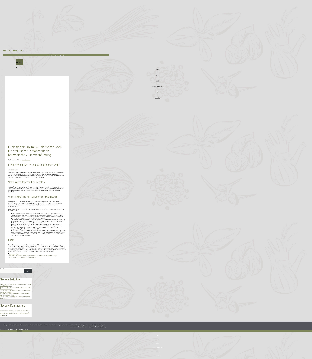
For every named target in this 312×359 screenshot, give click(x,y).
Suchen (2, 268)
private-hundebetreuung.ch (7, 311)
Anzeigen (14, 170)
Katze (157, 75)
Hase (157, 81)
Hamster (157, 98)
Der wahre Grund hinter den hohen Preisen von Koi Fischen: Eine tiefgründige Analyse (33, 255)
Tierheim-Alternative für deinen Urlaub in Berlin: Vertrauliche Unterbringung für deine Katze (15, 313)
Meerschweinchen (157, 86)
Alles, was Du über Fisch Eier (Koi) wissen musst (22, 257)
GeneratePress (24, 329)
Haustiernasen (13, 50)
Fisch (157, 92)
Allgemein (12, 254)
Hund (157, 69)
